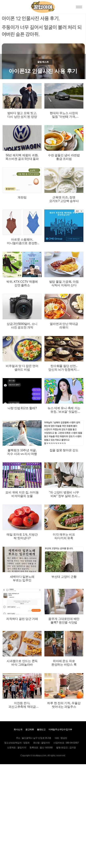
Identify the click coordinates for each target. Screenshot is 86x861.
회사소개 (18, 729)
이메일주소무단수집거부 (60, 729)
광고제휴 (29, 729)
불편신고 (41, 729)
